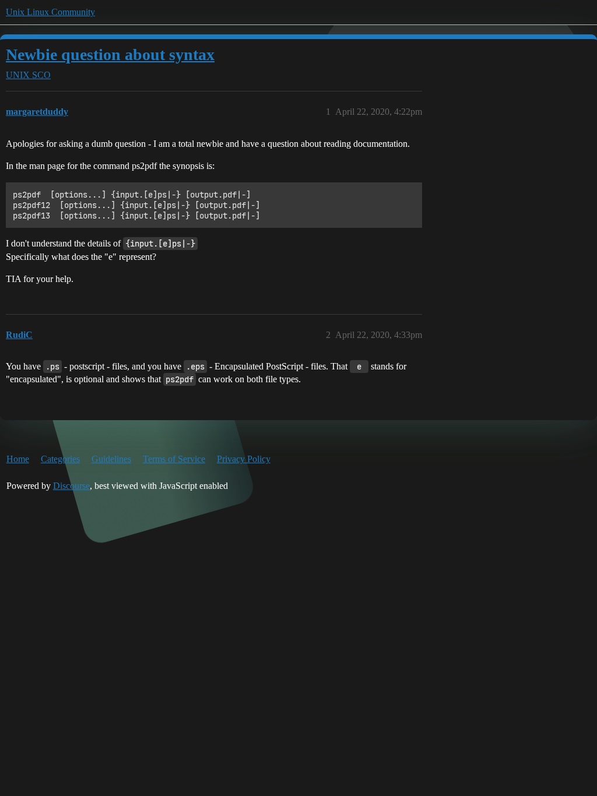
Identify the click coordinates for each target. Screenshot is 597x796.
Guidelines (111, 459)
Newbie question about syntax (110, 54)
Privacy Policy (244, 459)
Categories (60, 459)
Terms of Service (174, 459)
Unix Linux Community (50, 12)
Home (17, 459)
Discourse (71, 486)
